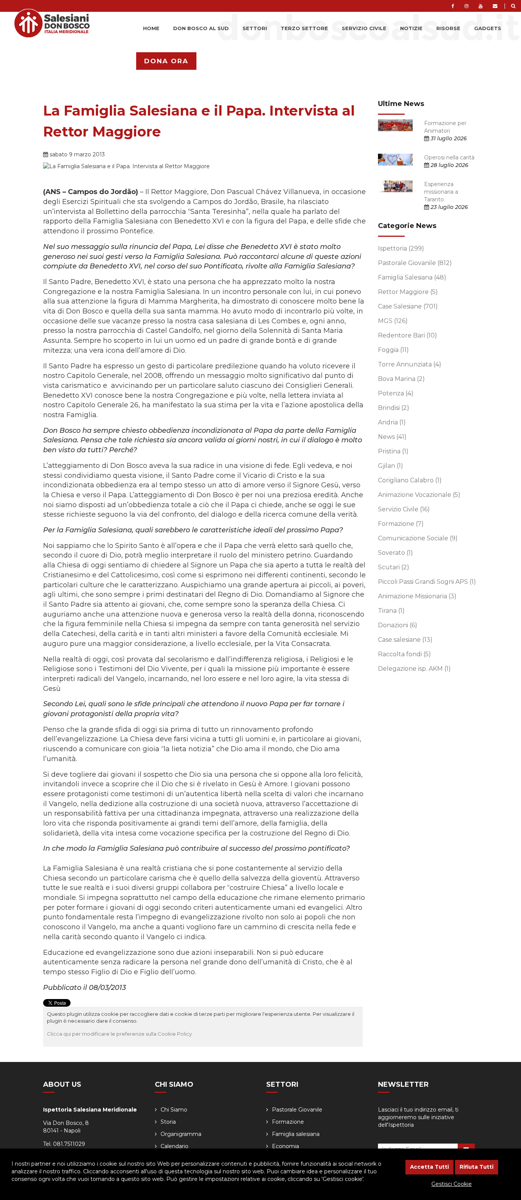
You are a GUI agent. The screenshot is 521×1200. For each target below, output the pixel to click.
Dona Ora (166, 61)
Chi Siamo (174, 1109)
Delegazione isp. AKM (414, 668)
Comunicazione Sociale (418, 538)
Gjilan (390, 465)
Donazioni (397, 625)
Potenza (395, 393)
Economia (285, 1146)
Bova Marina (401, 378)
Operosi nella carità (449, 157)
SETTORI (255, 28)
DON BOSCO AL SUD (201, 28)
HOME (151, 28)
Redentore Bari (407, 335)
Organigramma (181, 1134)
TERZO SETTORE (304, 28)
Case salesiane (405, 639)
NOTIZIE (411, 28)
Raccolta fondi (404, 654)
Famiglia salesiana (296, 1134)
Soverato (395, 552)
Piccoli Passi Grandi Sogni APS (427, 581)
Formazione (401, 523)
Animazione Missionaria (417, 596)
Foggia (393, 349)
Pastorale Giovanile (415, 263)
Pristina (393, 451)
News (392, 436)
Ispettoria (401, 248)
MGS (393, 320)
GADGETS (487, 28)
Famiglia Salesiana (412, 277)
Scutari (393, 567)
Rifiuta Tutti (477, 1167)
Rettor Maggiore (408, 292)
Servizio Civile (404, 509)
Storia (168, 1121)
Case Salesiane (408, 306)
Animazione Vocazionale (419, 494)
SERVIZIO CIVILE (364, 28)
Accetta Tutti (429, 1167)
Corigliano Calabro (410, 480)
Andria (392, 422)
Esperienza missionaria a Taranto (441, 192)
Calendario (174, 1146)
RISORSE (448, 28)
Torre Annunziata (409, 364)
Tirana (391, 610)
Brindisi (393, 407)
